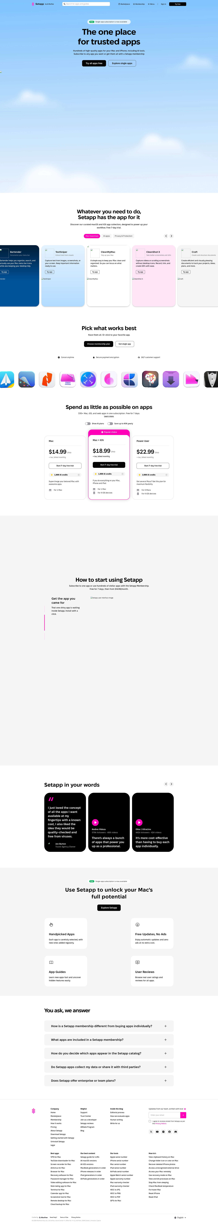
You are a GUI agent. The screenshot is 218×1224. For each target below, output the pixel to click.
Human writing (116, 1120)
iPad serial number (118, 1168)
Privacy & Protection (123, 236)
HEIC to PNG (115, 1193)
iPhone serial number (119, 1161)
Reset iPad (153, 1197)
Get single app (125, 344)
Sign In (163, 4)
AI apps (106, 236)
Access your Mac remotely (160, 1172)
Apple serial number (118, 1157)
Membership (140, 4)
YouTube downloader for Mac (63, 1161)
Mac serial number (118, 1164)
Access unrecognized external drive (164, 1168)
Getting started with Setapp (62, 1138)
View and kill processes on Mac (162, 1179)
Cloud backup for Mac (60, 1204)
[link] (151, 1131)
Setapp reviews (87, 1123)
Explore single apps (122, 63)
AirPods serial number (119, 1172)
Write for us (115, 1123)
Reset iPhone (154, 1193)
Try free (177, 4)
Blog (82, 1131)
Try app (49, 272)
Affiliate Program (87, 1127)
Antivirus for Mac (58, 1168)
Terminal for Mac (58, 1190)
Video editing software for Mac (63, 1182)
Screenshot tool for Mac (61, 1197)
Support (84, 1112)
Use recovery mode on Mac (160, 1175)
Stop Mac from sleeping (159, 1182)
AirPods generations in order (93, 1179)
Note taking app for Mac (61, 1186)
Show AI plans (98, 424)
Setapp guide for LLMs (90, 1157)
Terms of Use (64, 1217)
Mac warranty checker (119, 1182)
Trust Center (86, 1116)
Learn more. (109, 416)
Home (53, 1112)
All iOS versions (87, 1164)
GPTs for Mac (115, 1201)
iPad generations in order (91, 1175)
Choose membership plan (98, 344)
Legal (53, 1145)
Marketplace (125, 4)
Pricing (54, 1127)
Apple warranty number (120, 1179)
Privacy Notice (160, 1123)
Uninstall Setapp (58, 1142)
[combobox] (181, 1217)
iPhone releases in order (91, 1172)
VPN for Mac (56, 1157)
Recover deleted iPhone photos (162, 1164)
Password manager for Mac (62, 1179)
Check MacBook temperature (161, 1186)
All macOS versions (89, 1161)
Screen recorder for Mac (61, 1164)
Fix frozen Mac (155, 1190)
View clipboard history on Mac (161, 1157)
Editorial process (117, 1112)
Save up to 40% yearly (123, 424)
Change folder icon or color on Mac (163, 1161)
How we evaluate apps (119, 1116)
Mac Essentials (92, 236)
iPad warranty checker (119, 1186)
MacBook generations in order (93, 1168)
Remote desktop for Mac (61, 1201)
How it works (56, 1123)
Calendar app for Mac (60, 1193)
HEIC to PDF (115, 1197)
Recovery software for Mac (62, 1175)
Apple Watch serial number (121, 1175)
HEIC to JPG (115, 1190)
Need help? (53, 1217)
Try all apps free (94, 63)
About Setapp (56, 1131)
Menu (152, 4)
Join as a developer (89, 1120)
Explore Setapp (109, 907)
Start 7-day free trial (65, 466)
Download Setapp (58, 1134)
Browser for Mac (57, 1172)
